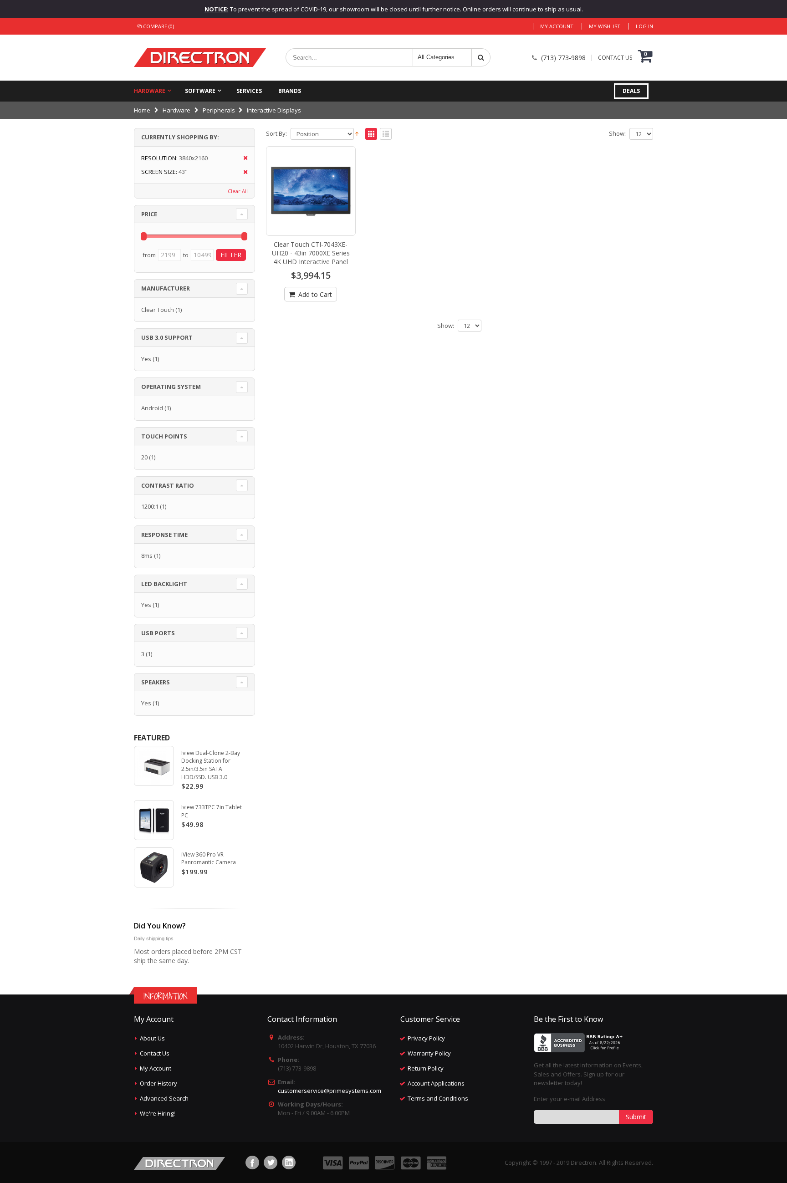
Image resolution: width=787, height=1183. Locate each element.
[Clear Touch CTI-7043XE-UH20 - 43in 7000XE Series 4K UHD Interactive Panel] (311, 191)
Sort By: (276, 134)
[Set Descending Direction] (356, 133)
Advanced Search (164, 1098)
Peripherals (219, 110)
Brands (289, 91)
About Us (152, 1038)
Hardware (149, 91)
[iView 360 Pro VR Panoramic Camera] (154, 867)
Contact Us (154, 1053)
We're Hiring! (157, 1113)
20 (144, 457)
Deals (631, 91)
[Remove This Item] (242, 158)
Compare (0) (158, 26)
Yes (146, 359)
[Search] (481, 57)
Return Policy (426, 1068)
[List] (386, 134)
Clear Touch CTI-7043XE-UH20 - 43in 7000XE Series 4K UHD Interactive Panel (311, 253)
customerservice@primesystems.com (329, 1090)
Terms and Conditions (438, 1098)
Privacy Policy (426, 1038)
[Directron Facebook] (252, 1162)
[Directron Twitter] (270, 1162)
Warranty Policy (429, 1053)
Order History (158, 1083)
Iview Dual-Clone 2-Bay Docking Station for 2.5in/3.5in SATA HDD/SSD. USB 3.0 (210, 765)
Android (152, 408)
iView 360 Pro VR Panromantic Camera (208, 859)
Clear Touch (157, 310)
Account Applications (436, 1083)
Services (249, 91)
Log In (644, 26)
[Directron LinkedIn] (289, 1162)
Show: (617, 134)
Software (200, 91)
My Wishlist (604, 26)
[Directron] (200, 57)
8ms (147, 555)
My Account (556, 26)
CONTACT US (615, 58)
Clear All (238, 191)
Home (142, 110)
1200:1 (149, 506)
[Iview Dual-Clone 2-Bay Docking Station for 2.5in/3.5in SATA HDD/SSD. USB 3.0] (154, 766)
